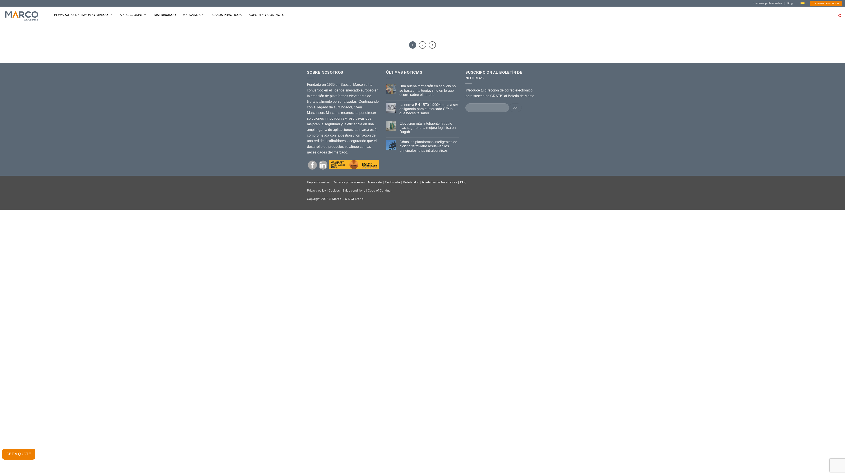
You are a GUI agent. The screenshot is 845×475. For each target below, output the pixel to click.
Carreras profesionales (767, 3)
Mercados (192, 14)
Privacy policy (316, 190)
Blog (790, 3)
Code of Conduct (379, 190)
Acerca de (375, 182)
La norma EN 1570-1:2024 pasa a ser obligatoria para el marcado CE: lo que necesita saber (428, 109)
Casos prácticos (227, 14)
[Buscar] (840, 16)
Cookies (334, 190)
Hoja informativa (318, 182)
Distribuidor (165, 14)
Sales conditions (353, 190)
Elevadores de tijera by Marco (81, 14)
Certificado (392, 182)
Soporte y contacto (267, 14)
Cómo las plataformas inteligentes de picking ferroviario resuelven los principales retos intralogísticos (428, 146)
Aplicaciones (131, 14)
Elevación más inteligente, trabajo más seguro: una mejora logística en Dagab (427, 128)
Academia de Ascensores (439, 182)
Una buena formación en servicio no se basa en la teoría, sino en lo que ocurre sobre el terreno (427, 90)
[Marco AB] (21, 16)
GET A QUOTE (18, 454)
